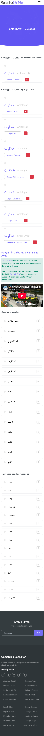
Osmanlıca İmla (31, 725)
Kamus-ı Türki (12, 112)
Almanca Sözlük (9, 681)
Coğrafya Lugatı (31, 716)
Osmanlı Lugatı (9, 721)
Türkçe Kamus (31, 712)
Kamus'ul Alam (31, 686)
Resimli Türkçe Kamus (15, 177)
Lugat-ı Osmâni (9, 725)
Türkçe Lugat (30, 721)
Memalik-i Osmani (10, 716)
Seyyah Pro (7, 260)
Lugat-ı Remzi (8, 712)
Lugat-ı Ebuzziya (13, 199)
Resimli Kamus (31, 707)
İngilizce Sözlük (9, 690)
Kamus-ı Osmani (13, 80)
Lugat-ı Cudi (12, 221)
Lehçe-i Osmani (31, 690)
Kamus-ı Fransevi (14, 155)
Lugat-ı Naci (12, 133)
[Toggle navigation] (39, 2)
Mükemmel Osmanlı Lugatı (17, 242)
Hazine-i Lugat (9, 686)
